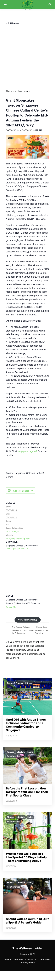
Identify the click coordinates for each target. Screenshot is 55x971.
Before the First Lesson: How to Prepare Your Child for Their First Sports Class (27, 792)
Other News (45, 959)
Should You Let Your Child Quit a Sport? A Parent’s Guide (27, 920)
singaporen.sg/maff (27, 451)
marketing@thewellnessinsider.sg (24, 653)
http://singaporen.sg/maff (18, 538)
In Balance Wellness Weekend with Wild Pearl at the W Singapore (23, 630)
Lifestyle (15, 531)
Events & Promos (15, 683)
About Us (18, 959)
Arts (8, 531)
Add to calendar (21, 490)
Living (30, 752)
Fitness (28, 683)
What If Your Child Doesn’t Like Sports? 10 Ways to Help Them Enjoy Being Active (26, 857)
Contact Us (31, 959)
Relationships (13, 756)
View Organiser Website (17, 548)
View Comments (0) (27, 620)
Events (8, 959)
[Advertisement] (27, 56)
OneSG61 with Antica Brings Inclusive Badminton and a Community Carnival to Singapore (26, 725)
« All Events (12, 23)
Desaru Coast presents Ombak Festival (41, 630)
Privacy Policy (28, 962)
